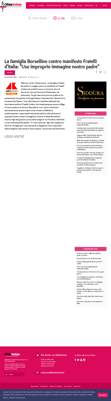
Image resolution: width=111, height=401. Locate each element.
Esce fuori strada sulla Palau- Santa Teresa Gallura (90, 297)
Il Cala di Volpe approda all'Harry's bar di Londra (89, 263)
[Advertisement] (55, 40)
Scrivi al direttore (47, 359)
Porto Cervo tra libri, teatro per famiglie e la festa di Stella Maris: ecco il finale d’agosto (90, 154)
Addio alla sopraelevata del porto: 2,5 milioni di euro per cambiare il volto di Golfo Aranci (90, 141)
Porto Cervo (89, 5)
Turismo (72, 5)
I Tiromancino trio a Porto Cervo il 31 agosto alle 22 (90, 119)
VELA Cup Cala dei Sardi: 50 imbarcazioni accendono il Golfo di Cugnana (90, 164)
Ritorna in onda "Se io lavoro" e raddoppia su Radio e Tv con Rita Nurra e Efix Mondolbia (90, 284)
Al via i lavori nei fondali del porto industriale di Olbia (87, 124)
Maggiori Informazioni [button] (17, 397)
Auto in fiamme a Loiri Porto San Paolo (89, 258)
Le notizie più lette (90, 249)
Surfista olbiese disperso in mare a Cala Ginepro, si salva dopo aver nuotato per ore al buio (90, 291)
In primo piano (90, 113)
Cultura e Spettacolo (53, 5)
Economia (40, 5)
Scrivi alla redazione (48, 362)
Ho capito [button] (102, 395)
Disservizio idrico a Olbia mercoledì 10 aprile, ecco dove (89, 254)
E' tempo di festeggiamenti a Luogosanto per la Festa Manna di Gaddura (89, 159)
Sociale (79, 5)
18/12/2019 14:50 (11, 77)
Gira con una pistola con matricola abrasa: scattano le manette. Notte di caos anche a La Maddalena (90, 147)
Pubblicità (44, 386)
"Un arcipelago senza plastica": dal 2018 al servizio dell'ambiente (90, 278)
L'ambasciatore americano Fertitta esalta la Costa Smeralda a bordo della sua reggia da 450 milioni (90, 130)
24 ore (61, 18)
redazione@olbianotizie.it (52, 372)
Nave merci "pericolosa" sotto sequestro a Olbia (90, 302)
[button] (96, 5)
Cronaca (32, 5)
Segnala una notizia (48, 364)
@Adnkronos (34, 77)
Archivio (77, 386)
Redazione (34, 386)
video (79, 18)
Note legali (68, 386)
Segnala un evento (47, 366)
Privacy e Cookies (55, 386)
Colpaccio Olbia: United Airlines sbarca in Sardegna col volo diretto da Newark (89, 136)
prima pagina (39, 18)
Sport (65, 5)
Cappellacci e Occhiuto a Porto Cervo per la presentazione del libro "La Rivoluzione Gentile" (90, 170)
